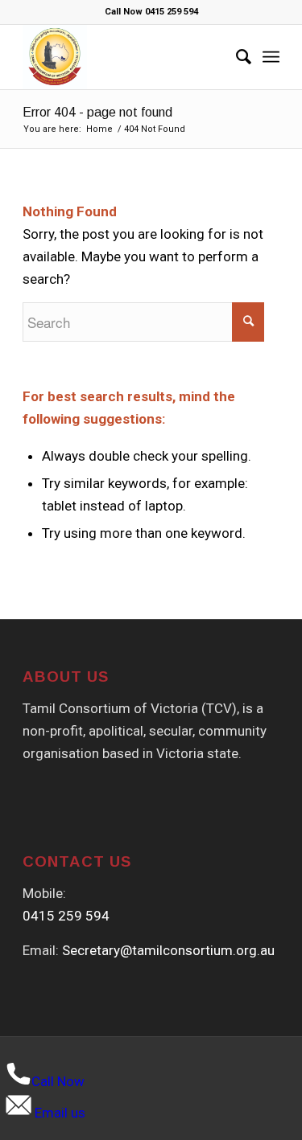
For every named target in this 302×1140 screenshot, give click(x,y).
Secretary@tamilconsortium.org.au (168, 950)
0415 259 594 (66, 916)
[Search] (235, 57)
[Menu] (271, 57)
